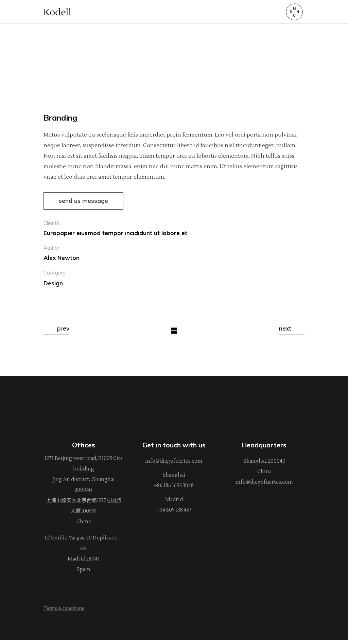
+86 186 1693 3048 (174, 485)
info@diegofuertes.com (174, 461)
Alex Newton (62, 257)
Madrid (174, 499)
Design (53, 283)
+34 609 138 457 (173, 510)
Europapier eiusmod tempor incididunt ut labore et (115, 232)
